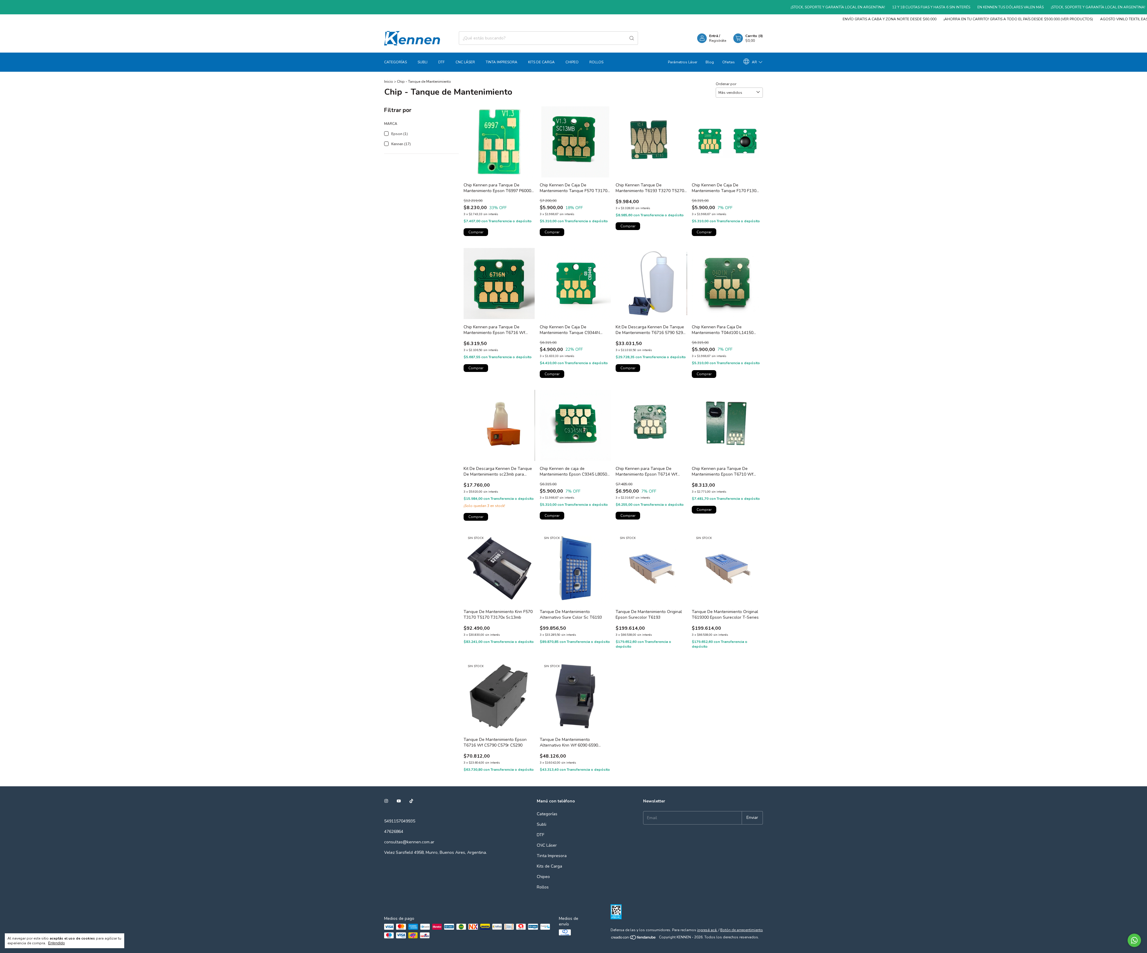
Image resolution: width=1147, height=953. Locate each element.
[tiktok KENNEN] (411, 801)
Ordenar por (726, 84)
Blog (710, 62)
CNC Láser (465, 62)
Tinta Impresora (501, 62)
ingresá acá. (707, 930)
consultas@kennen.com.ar (409, 842)
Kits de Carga (541, 62)
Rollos (596, 62)
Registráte (717, 40)
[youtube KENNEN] (399, 801)
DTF (441, 62)
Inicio (388, 81)
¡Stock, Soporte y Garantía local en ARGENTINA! (790, 7)
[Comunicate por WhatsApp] (1134, 940)
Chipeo (572, 62)
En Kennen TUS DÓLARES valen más (962, 7)
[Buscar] (632, 38)
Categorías (395, 62)
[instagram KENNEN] (386, 801)
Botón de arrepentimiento (741, 930)
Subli (422, 62)
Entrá (713, 35)
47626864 (393, 831)
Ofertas (728, 62)
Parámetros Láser (682, 62)
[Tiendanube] (634, 938)
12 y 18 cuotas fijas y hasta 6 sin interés (883, 7)
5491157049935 (399, 821)
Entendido (56, 943)
